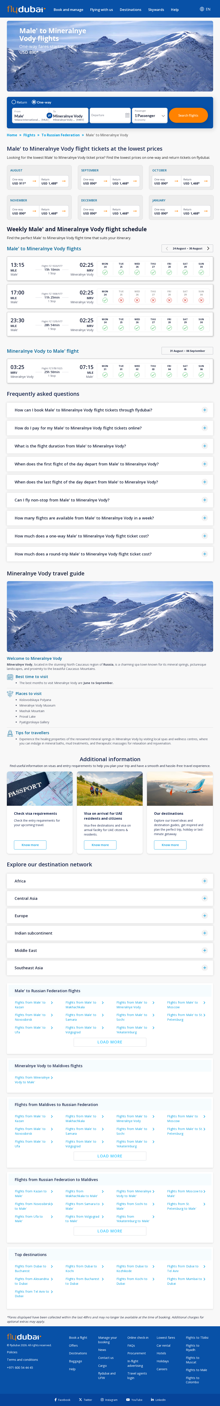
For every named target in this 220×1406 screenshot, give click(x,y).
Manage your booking (107, 1339)
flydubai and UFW (107, 1375)
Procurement (136, 1353)
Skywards (156, 9)
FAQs (131, 1345)
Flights (29, 135)
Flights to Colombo (192, 1380)
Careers (162, 1369)
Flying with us (101, 9)
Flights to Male (196, 1370)
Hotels (161, 1353)
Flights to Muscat (192, 1360)
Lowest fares (166, 1337)
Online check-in (137, 1337)
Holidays (163, 1361)
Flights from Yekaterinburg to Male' (133, 1218)
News (102, 1350)
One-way (44, 102)
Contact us (106, 1358)
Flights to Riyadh (192, 1347)
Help (175, 9)
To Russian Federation (60, 135)
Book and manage (68, 9)
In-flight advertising (135, 1363)
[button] (110, 410)
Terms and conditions (22, 1360)
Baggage (75, 1361)
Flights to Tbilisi (197, 1337)
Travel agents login (137, 1375)
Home (12, 135)
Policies (12, 1352)
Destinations (130, 9)
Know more (30, 845)
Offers (73, 1345)
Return (22, 102)
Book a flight (78, 1337)
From (17, 111)
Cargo (102, 1366)
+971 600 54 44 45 (20, 1367)
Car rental (163, 1345)
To (54, 111)
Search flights (188, 115)
